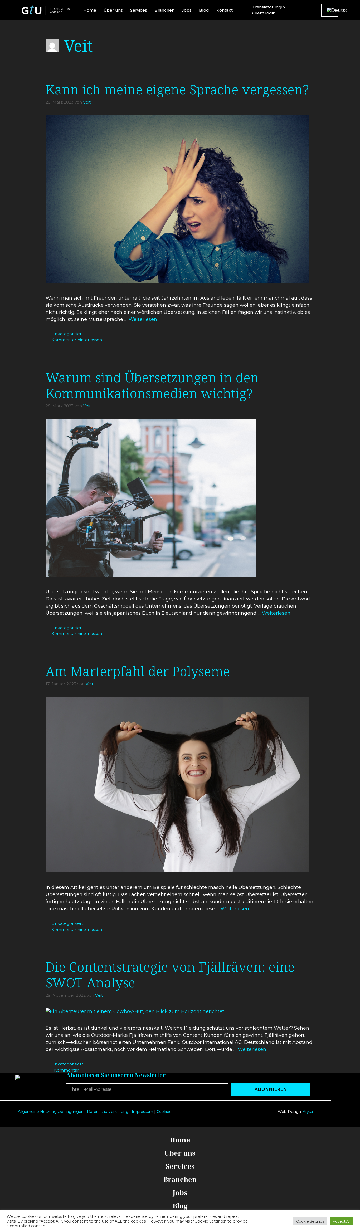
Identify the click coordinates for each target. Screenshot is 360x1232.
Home (89, 10)
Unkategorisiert (67, 333)
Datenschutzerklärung (107, 1111)
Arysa (308, 1111)
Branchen (164, 10)
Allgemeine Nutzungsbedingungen (51, 1111)
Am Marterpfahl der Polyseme (138, 671)
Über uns (113, 10)
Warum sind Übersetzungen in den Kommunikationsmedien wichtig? (152, 385)
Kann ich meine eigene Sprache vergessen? (177, 89)
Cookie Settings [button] (310, 1221)
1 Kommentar (65, 1070)
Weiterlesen (143, 319)
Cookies (164, 1111)
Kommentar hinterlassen (76, 339)
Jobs (187, 10)
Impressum (142, 1111)
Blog (204, 10)
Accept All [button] (341, 1221)
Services (138, 10)
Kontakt (224, 10)
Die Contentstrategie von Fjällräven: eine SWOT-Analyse (170, 974)
